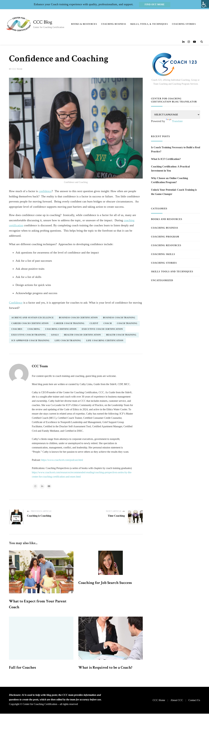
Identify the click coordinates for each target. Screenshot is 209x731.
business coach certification (78, 317)
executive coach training (28, 335)
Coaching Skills (163, 254)
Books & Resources (84, 24)
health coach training (121, 335)
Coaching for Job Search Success (105, 582)
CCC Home (159, 700)
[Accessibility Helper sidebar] (205, 4)
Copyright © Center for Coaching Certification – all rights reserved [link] (43, 704)
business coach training (119, 317)
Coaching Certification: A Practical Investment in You (170, 168)
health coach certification (82, 335)
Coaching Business (113, 24)
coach (108, 323)
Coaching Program (165, 236)
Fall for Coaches (22, 667)
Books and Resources (166, 219)
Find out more (155, 4)
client (94, 323)
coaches (16, 329)
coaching (34, 329)
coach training (127, 323)
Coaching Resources (166, 245)
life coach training (68, 340)
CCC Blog (42, 22)
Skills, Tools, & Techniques (149, 24)
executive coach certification (102, 329)
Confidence (16, 302)
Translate (177, 121)
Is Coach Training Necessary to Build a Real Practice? (175, 149)
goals (55, 335)
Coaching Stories (184, 24)
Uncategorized (162, 280)
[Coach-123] (175, 64)
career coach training (69, 323)
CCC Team (17, 69)
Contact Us (194, 700)
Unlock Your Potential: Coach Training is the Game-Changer (174, 191)
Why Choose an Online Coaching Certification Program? (169, 180)
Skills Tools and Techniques (172, 271)
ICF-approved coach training (30, 340)
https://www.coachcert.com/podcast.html (62, 460)
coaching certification (61, 329)
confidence (45, 191)
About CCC (176, 700)
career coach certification (30, 323)
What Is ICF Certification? (166, 159)
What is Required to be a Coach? (105, 667)
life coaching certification (104, 340)
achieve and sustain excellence (32, 317)
